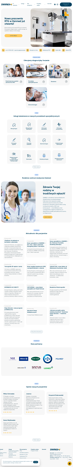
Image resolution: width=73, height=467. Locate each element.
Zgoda (35, 462)
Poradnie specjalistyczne (12, 454)
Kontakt (50, 3)
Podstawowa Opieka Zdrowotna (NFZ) (14, 451)
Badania (11, 456)
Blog (21, 450)
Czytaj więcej (13, 35)
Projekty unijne (39, 4)
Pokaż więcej (36, 166)
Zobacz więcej (47, 217)
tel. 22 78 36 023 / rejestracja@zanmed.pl (15, 50)
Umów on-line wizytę (66, 4)
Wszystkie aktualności (36, 331)
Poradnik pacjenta (24, 452)
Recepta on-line (24, 454)
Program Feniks (34, 450)
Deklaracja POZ (23, 456)
